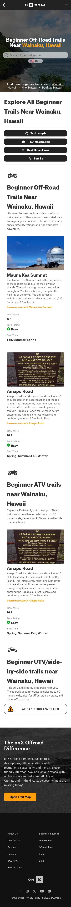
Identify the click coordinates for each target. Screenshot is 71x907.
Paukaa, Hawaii (52, 87)
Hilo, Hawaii (29, 87)
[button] (35, 133)
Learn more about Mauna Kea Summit (35, 290)
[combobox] (38, 55)
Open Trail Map (20, 797)
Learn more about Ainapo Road (35, 406)
